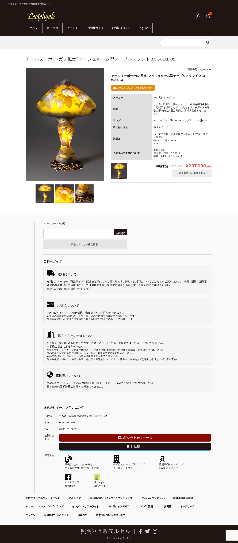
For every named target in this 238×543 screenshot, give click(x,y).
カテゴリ (52, 28)
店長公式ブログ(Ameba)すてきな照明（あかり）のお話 (82, 466)
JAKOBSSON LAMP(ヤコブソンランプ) (111, 498)
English (143, 28)
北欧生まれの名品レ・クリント (43, 498)
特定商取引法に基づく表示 (110, 514)
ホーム (34, 28)
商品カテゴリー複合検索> (85, 244)
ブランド (72, 28)
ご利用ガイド (95, 28)
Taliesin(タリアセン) (153, 498)
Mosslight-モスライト (56, 514)
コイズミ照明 (145, 506)
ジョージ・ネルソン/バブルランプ (44, 506)
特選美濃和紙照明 (183, 498)
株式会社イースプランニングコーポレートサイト (129, 466)
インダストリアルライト (85, 506)
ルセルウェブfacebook (72, 484)
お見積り (136, 446)
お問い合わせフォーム (136, 437)
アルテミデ (75, 498)
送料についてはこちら (149, 281)
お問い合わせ (121, 28)
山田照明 (82, 514)
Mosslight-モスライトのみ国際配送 (68, 383)
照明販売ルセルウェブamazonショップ (171, 466)
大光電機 (166, 506)
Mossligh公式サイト (100, 484)
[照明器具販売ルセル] (41, 16)
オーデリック (187, 506)
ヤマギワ (31, 514)
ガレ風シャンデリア (119, 506)
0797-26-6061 (67, 422)
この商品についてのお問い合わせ (134, 87)
